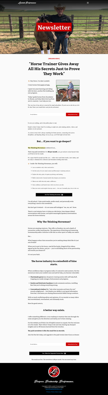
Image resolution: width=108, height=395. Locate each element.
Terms (52, 392)
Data (56, 392)
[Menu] (88, 3)
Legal (60, 392)
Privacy (48, 392)
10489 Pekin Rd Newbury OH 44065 (54, 387)
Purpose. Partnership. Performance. (54, 381)
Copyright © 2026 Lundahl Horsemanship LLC (54, 386)
